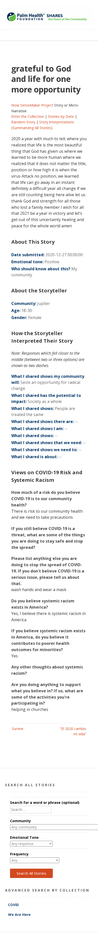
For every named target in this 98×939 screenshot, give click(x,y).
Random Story (23, 122)
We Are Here (19, 914)
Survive (17, 728)
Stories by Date (61, 116)
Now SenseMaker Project (32, 105)
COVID (14, 904)
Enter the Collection (27, 116)
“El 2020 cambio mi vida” (73, 731)
